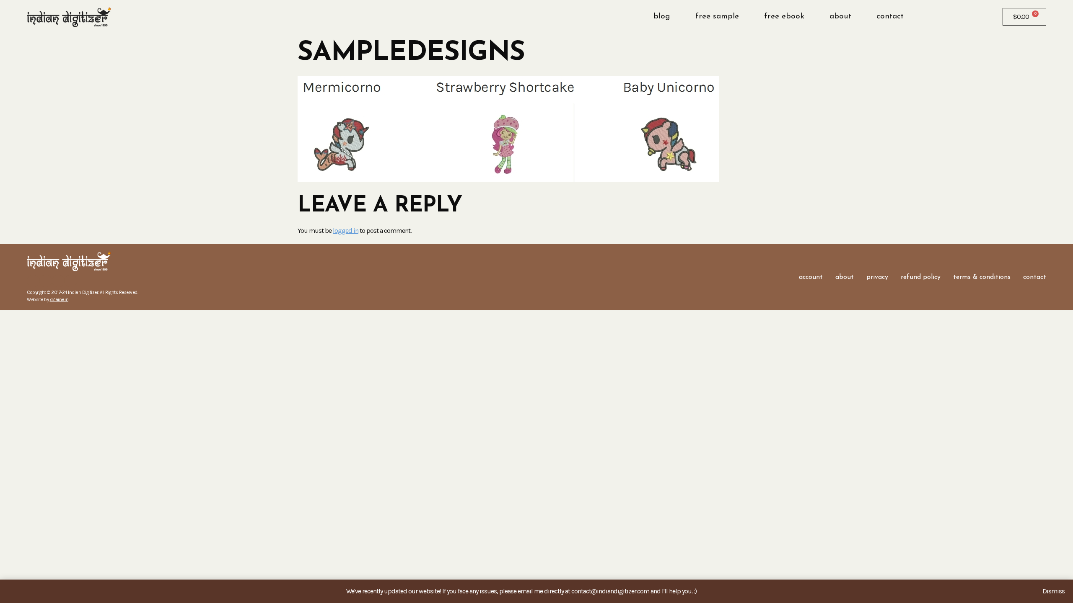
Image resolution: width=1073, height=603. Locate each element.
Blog (661, 17)
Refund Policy (921, 277)
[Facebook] (33, 281)
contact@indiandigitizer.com (610, 591)
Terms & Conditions (982, 277)
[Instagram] (45, 281)
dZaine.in (59, 299)
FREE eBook (784, 17)
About (840, 17)
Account (811, 277)
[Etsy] (58, 281)
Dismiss (1053, 591)
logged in (345, 230)
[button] (937, 16)
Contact (890, 17)
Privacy (877, 277)
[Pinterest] (71, 281)
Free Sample (717, 17)
